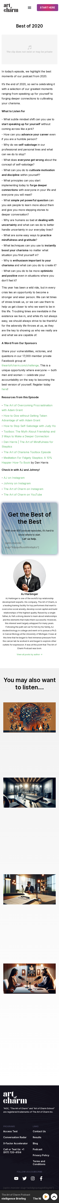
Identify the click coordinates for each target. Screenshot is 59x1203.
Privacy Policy (41, 1155)
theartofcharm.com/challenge (20, 365)
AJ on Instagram (14, 477)
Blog (35, 1143)
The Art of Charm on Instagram (23, 489)
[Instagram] (33, 1178)
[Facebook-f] (41, 1178)
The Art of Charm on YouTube (23, 494)
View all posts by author (28, 655)
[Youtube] (16, 1178)
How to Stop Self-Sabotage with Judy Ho (30, 426)
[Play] (46, 1197)
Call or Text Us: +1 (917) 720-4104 (13, 1151)
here (4, 389)
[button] (29, 7)
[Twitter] (24, 1178)
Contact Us (39, 1131)
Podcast (37, 1149)
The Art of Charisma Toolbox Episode (27, 452)
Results (37, 1137)
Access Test (10, 1131)
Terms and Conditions (39, 1163)
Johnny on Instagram (17, 483)
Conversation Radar (15, 1137)
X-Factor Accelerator (15, 1143)
